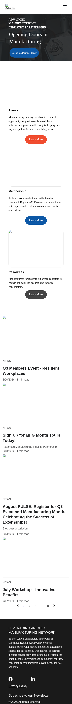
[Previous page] (18, 606)
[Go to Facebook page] (11, 679)
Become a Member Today (24, 53)
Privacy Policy (18, 686)
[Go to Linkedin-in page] (33, 679)
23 (48, 606)
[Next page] (54, 606)
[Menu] (65, 6)
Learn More (36, 139)
